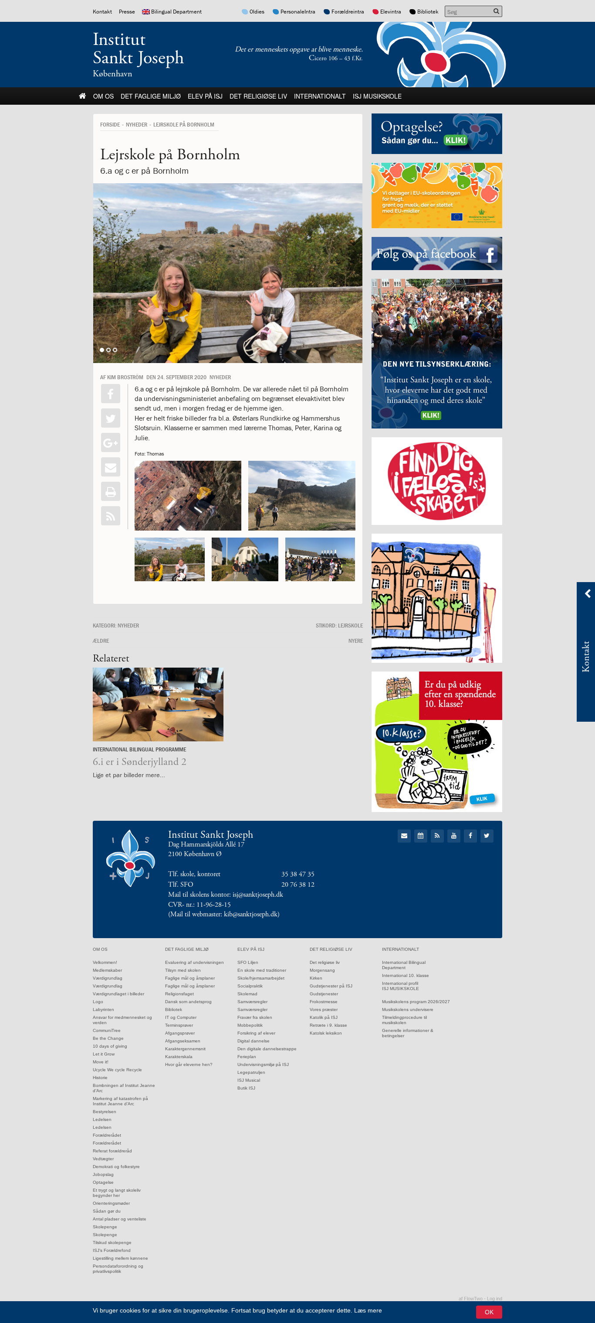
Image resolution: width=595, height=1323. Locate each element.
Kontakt (102, 11)
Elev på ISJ (205, 96)
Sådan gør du (107, 1211)
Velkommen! (105, 962)
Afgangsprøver (180, 1033)
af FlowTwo (471, 1298)
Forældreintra (347, 11)
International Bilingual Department (404, 965)
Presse (127, 11)
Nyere (355, 640)
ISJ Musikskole (377, 96)
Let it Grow (104, 1054)
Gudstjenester (324, 993)
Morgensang (322, 970)
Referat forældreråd (112, 1150)
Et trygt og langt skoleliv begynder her (117, 1193)
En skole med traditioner (261, 970)
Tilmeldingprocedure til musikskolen (404, 1020)
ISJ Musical (248, 1080)
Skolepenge (105, 1226)
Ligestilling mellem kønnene (120, 1258)
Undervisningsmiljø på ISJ (263, 1064)
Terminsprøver (179, 1025)
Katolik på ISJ (324, 1017)
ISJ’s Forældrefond (112, 1250)
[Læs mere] (110, 515)
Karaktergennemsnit (185, 1048)
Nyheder (136, 124)
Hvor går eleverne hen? (189, 1064)
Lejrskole (350, 625)
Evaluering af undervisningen (194, 962)
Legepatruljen (251, 1072)
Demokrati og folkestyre (116, 1166)
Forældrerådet (107, 1135)
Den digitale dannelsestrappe (267, 1048)
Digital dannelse (253, 1041)
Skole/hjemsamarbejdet (260, 978)
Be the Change (108, 1038)
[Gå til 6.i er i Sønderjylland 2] (158, 704)
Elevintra (390, 11)
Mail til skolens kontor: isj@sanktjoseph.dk (225, 894)
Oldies (257, 11)
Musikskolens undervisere (407, 1009)
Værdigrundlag (107, 978)
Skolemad (247, 993)
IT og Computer (180, 1017)
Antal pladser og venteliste (119, 1219)
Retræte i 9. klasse (328, 1025)
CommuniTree (107, 1030)
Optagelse (103, 1182)
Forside (110, 124)
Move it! (100, 1061)
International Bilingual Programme (139, 749)
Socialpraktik (250, 986)
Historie (100, 1077)
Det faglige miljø (151, 96)
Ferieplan (246, 1056)
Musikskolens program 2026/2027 (416, 1001)
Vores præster (324, 1009)
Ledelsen (102, 1119)
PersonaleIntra (298, 11)
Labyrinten (103, 1009)
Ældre (101, 640)
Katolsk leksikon (326, 1033)
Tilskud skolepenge (112, 1242)
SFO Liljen (247, 962)
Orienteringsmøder (111, 1203)
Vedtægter (103, 1158)
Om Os (103, 96)
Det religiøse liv (258, 96)
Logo (98, 1001)
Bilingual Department (176, 11)
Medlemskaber (107, 970)
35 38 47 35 (297, 874)
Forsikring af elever (256, 1033)
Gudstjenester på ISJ (331, 986)
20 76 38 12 (297, 884)
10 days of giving (110, 1046)
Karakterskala (179, 1056)
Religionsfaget (179, 993)
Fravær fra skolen (254, 1017)
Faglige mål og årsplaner (190, 978)
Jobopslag (103, 1174)
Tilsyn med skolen (183, 970)
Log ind (494, 1298)
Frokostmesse (324, 1001)
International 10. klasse (405, 975)
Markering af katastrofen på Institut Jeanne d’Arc (120, 1101)
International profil (400, 983)
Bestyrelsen (104, 1111)
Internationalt (320, 96)
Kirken (316, 978)
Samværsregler (252, 1001)
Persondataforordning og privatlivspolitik (118, 1269)
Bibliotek (428, 11)
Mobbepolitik (250, 1025)
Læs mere (368, 1310)
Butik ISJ (246, 1088)
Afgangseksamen (182, 1041)
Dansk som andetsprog (188, 1001)
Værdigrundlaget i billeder (118, 993)
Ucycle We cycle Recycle (117, 1069)
